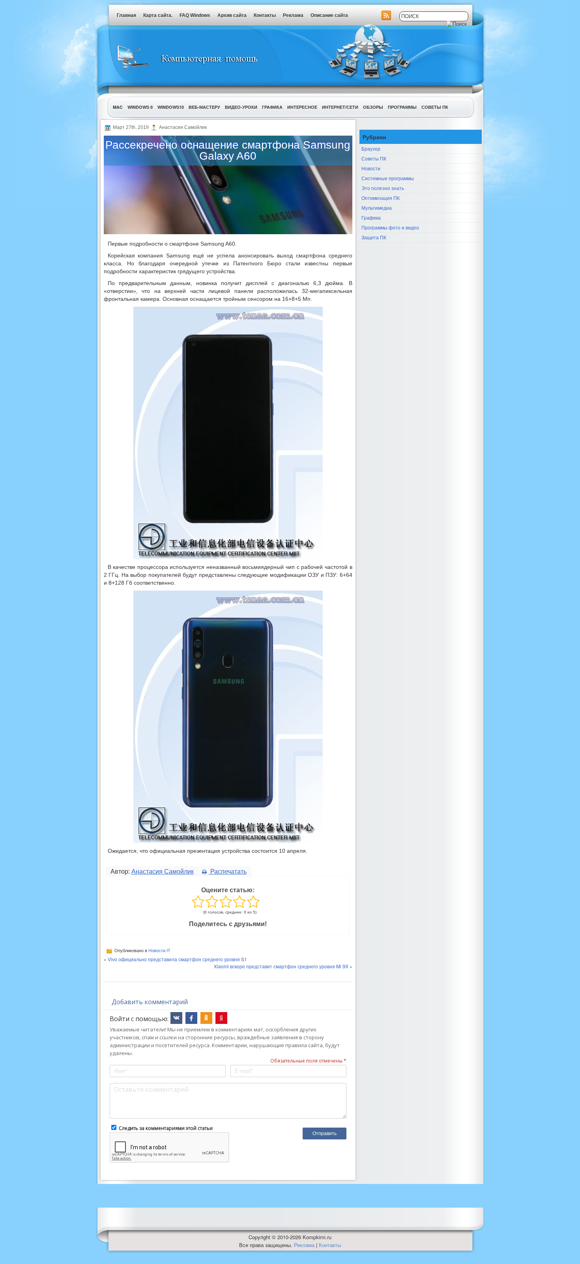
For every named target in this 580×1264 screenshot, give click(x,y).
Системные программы (387, 178)
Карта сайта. (157, 15)
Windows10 (170, 107)
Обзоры (373, 107)
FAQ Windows (195, 15)
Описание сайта (329, 15)
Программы (402, 107)
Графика (272, 107)
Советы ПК (434, 107)
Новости (370, 168)
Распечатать (228, 871)
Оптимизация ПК (380, 197)
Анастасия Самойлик (162, 871)
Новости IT (159, 950)
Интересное (302, 107)
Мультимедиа (376, 207)
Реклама (293, 15)
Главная (126, 15)
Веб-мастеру (204, 107)
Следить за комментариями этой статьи (166, 1128)
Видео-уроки (241, 107)
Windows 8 (140, 107)
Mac (118, 107)
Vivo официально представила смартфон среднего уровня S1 (177, 959)
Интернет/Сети (340, 107)
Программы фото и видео (390, 227)
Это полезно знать (382, 188)
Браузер (370, 148)
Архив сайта (232, 15)
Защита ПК (373, 237)
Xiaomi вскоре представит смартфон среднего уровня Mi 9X (281, 966)
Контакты (265, 15)
